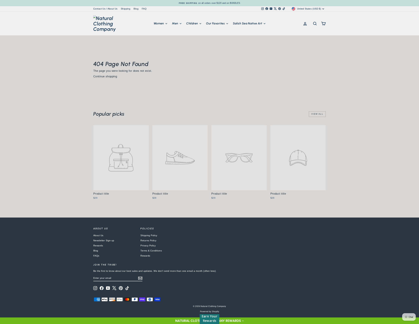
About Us (98, 235)
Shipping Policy (148, 235)
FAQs (96, 255)
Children (192, 23)
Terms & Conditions (151, 250)
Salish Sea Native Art (248, 23)
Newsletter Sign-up (103, 240)
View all (317, 114)
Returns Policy (148, 240)
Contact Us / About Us (105, 8)
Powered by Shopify (209, 311)
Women (159, 23)
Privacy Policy (148, 245)
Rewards (98, 245)
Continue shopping (105, 76)
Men (175, 23)
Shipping (125, 8)
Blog (136, 8)
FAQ (144, 8)
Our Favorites (215, 23)
